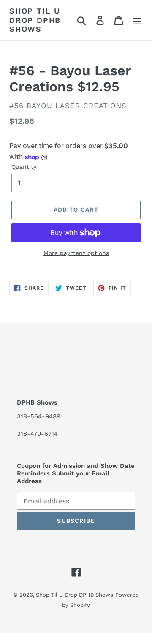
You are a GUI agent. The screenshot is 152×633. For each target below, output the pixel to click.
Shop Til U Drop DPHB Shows (35, 19)
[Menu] (137, 20)
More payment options (76, 253)
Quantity (23, 166)
